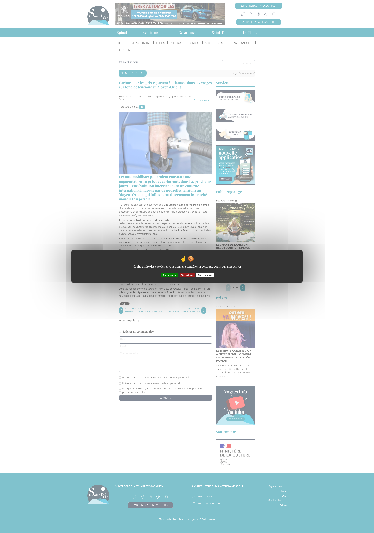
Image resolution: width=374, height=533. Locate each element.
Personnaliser (205, 275)
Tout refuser (187, 275)
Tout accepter (170, 275)
